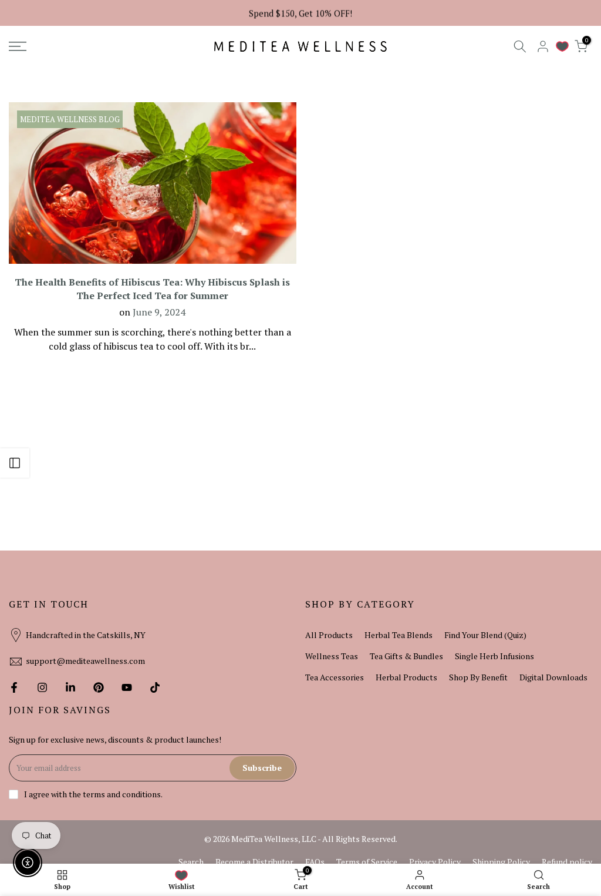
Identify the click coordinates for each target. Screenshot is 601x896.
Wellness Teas (331, 656)
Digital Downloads (553, 677)
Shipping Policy (501, 861)
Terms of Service (366, 861)
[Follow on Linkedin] (70, 687)
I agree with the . (93, 794)
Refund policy (567, 861)
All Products (329, 634)
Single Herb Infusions (494, 656)
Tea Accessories (334, 677)
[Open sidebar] (14, 463)
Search (191, 861)
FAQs (315, 861)
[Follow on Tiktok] (155, 687)
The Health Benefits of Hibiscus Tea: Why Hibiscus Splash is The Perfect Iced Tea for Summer (152, 288)
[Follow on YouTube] (126, 687)
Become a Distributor (254, 861)
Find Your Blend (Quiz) (485, 634)
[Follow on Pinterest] (98, 687)
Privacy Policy (435, 861)
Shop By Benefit (478, 677)
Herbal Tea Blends (398, 634)
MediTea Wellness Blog (70, 119)
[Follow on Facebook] (14, 687)
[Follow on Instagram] (42, 687)
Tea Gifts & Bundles (406, 656)
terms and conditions (122, 794)
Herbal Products (406, 677)
